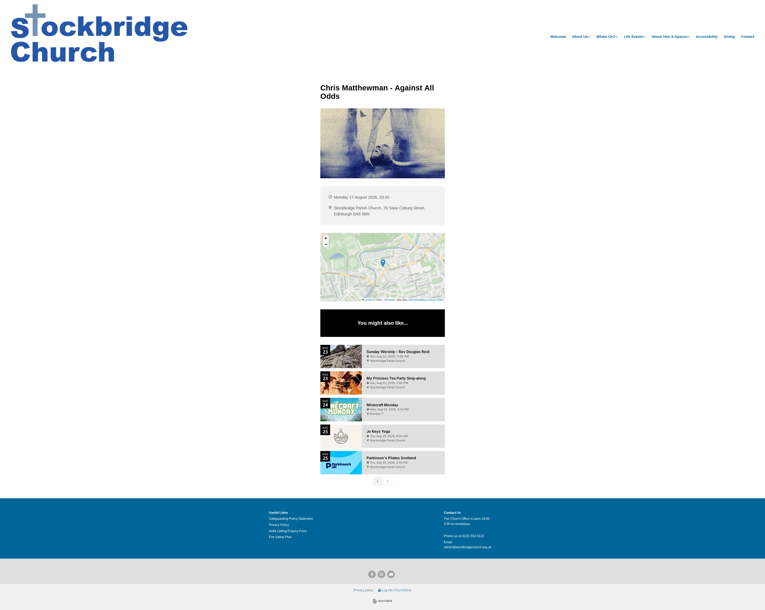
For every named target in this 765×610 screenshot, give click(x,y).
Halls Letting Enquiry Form (288, 531)
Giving (729, 37)
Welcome (558, 37)
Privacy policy (363, 590)
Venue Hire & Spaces (669, 37)
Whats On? (605, 37)
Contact (747, 37)
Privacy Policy (279, 525)
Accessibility (707, 37)
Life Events (633, 37)
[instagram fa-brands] (381, 574)
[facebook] (372, 574)
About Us (580, 37)
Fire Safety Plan (280, 537)
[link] (581, 36)
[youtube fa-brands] (391, 574)
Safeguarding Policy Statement (291, 518)
